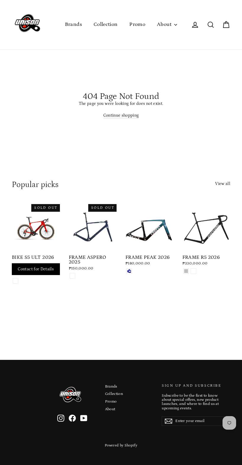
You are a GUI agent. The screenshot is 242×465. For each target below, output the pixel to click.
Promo (137, 24)
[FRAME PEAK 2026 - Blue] (129, 271)
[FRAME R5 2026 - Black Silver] (186, 271)
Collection (106, 24)
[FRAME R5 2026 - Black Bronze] (193, 271)
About (165, 24)
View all (222, 183)
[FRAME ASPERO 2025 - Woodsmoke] (72, 275)
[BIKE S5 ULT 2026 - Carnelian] (15, 280)
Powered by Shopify (121, 445)
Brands (73, 24)
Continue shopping (121, 115)
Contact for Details (36, 269)
